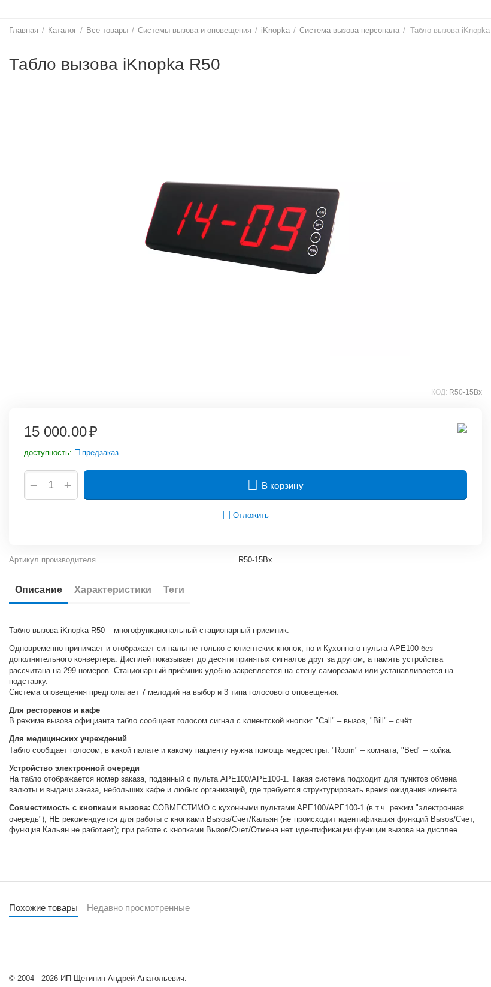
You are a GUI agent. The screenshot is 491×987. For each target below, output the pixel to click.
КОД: (439, 392)
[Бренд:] (462, 427)
